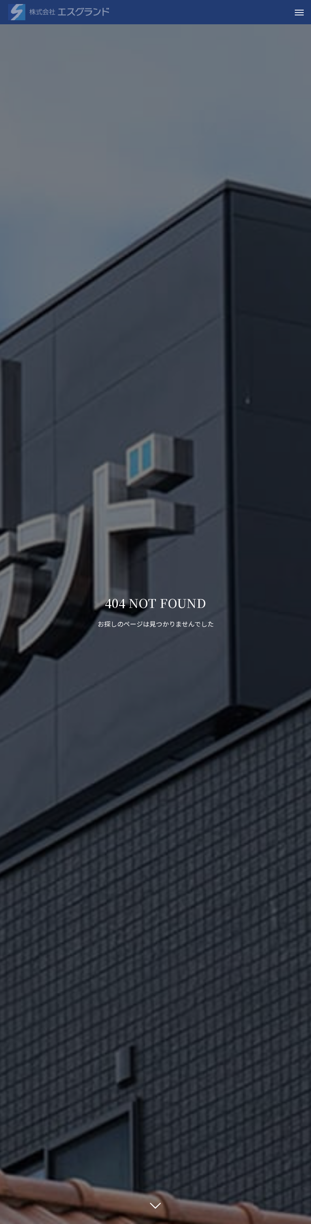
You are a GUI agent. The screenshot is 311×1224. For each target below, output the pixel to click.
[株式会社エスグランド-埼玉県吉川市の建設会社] (58, 12)
